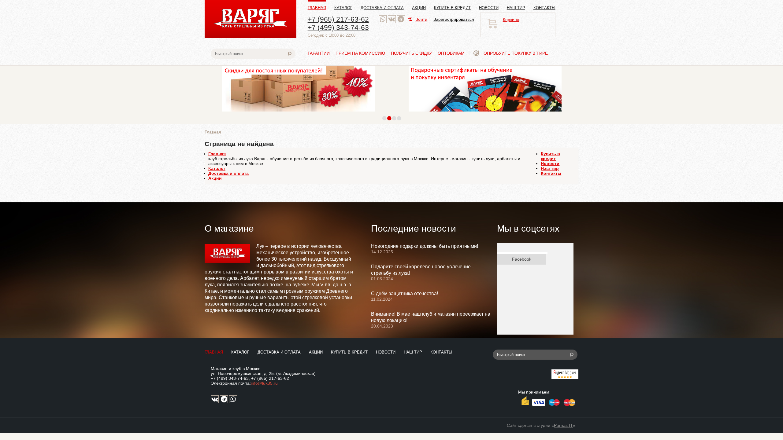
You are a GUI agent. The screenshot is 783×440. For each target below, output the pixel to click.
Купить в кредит (452, 8)
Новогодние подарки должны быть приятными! (424, 246)
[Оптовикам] (298, 113)
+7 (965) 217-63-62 (338, 19)
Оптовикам (452, 53)
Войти (421, 19)
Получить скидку (411, 53)
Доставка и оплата (382, 8)
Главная (317, 8)
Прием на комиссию (360, 53)
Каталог (343, 8)
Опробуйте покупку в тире (515, 53)
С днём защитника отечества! (404, 293)
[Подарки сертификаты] (485, 113)
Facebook (521, 259)
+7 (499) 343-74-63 (338, 27)
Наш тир (516, 8)
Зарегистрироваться (453, 19)
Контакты (544, 8)
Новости (489, 8)
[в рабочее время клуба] (383, 19)
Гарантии (319, 53)
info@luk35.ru (264, 383)
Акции (419, 8)
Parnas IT (563, 425)
